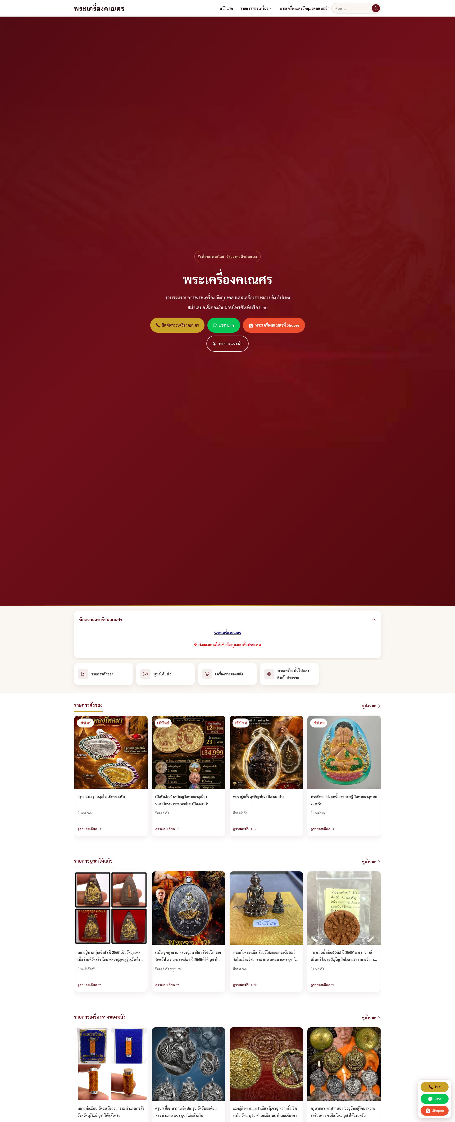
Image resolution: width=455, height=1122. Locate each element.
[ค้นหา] (376, 8)
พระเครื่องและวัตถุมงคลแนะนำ (304, 8)
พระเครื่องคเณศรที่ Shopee (277, 325)
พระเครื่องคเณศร (99, 8)
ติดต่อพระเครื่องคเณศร (180, 325)
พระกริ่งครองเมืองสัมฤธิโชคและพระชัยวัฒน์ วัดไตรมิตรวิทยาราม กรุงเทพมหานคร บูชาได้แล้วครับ (265, 959)
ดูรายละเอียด (87, 829)
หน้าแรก (226, 8)
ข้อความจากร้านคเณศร (100, 619)
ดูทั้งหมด (369, 705)
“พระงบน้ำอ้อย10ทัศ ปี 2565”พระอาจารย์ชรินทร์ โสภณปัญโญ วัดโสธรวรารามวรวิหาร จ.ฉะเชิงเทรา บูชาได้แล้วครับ (342, 959)
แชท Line (226, 325)
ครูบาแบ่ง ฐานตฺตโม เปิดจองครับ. (101, 796)
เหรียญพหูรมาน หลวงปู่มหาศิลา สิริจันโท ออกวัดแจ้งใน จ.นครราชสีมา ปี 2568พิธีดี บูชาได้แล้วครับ (188, 959)
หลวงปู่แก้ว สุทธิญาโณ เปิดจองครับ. (258, 796)
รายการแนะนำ (230, 343)
